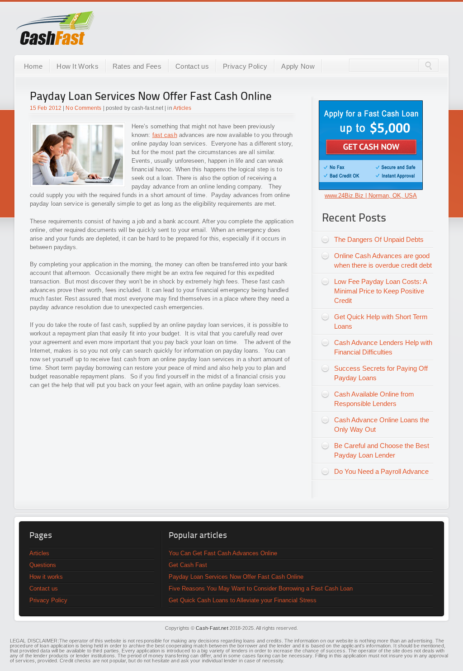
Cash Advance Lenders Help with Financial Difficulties (383, 347)
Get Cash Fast (188, 565)
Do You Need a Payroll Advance (381, 471)
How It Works (78, 66)
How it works (46, 576)
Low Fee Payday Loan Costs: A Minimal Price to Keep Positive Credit (380, 291)
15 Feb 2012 (45, 108)
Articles (182, 108)
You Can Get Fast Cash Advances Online (223, 553)
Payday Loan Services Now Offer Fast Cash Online (151, 97)
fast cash (164, 135)
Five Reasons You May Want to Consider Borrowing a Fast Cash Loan (261, 588)
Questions (42, 565)
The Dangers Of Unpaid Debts (379, 239)
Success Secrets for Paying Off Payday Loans (381, 373)
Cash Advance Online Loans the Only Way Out (381, 424)
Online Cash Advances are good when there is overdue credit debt (383, 260)
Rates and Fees (137, 66)
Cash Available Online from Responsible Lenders (374, 398)
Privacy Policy (245, 66)
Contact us (192, 66)
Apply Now (298, 66)
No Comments (83, 108)
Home (33, 66)
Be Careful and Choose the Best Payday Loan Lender (381, 450)
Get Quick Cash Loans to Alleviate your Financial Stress (243, 600)
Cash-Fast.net (212, 628)
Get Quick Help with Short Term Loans (381, 321)
